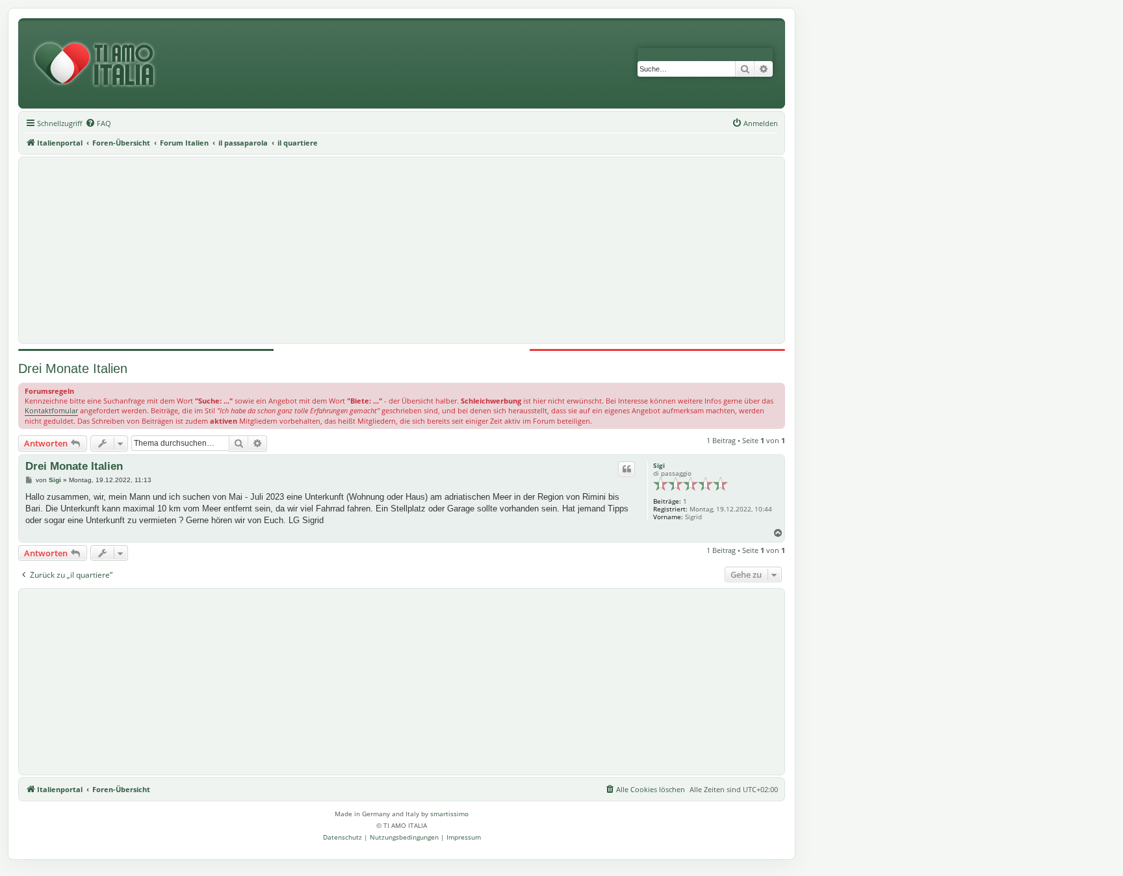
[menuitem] (98, 123)
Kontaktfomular (51, 410)
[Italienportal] (99, 65)
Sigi (659, 465)
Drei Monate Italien (72, 368)
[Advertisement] (401, 250)
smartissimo (449, 813)
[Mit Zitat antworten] (626, 469)
